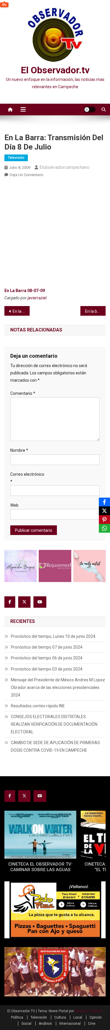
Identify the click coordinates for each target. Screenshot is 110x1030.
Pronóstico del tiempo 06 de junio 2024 (46, 658)
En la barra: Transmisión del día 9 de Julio (95, 311)
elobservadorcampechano (64, 167)
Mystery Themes (88, 1011)
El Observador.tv (55, 70)
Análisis (45, 1024)
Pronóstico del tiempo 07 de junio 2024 (46, 647)
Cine (91, 1024)
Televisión (16, 158)
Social (26, 1024)
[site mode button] (90, 109)
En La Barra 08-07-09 (24, 290)
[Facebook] (104, 502)
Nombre (19, 450)
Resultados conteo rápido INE (38, 706)
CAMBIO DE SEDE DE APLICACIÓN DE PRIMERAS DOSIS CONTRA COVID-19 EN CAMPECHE (55, 746)
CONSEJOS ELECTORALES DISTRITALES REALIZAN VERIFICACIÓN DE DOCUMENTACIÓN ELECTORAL (54, 724)
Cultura (60, 1017)
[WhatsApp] (104, 528)
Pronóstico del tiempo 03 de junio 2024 (46, 669)
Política (17, 1017)
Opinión (95, 1017)
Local (77, 1017)
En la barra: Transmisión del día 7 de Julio (21, 311)
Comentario (22, 393)
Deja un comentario (26, 175)
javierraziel (37, 298)
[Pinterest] (104, 519)
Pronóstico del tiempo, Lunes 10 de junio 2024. (53, 636)
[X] (104, 510)
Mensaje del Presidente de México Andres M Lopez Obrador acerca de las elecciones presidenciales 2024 (58, 687)
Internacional (70, 1024)
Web (14, 505)
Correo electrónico (27, 478)
